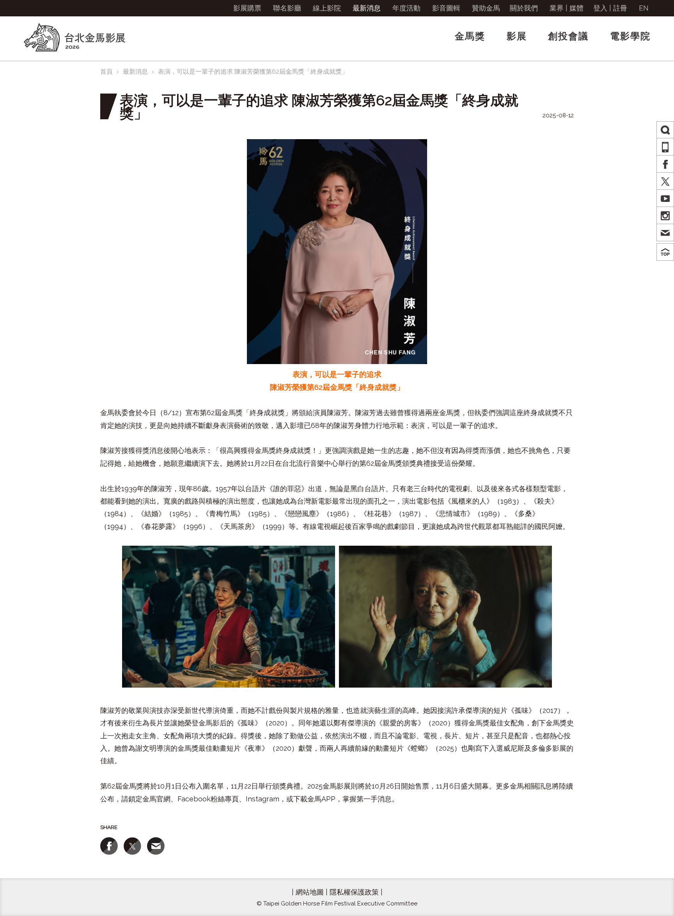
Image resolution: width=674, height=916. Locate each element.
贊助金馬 (486, 8)
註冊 (620, 8)
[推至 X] (132, 846)
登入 (600, 8)
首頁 (106, 71)
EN (644, 8)
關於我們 (524, 8)
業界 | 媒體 (567, 8)
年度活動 (406, 8)
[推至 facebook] (109, 846)
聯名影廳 (287, 8)
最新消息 (367, 8)
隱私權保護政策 (354, 892)
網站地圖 (310, 892)
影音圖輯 (446, 8)
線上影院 (327, 8)
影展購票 (247, 8)
